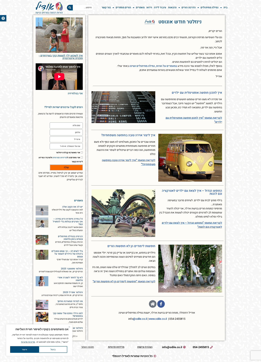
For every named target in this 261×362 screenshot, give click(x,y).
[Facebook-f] (161, 304)
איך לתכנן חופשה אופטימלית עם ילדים (197, 93)
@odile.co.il (140, 319)
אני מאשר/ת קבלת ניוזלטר (68, 152)
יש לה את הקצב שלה (72, 206)
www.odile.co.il (158, 319)
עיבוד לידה (160, 7)
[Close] (69, 327)
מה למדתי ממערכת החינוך (70, 301)
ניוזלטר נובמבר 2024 (73, 328)
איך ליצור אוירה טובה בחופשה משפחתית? (128, 135)
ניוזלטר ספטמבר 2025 (72, 268)
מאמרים (140, 7)
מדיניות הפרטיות (60, 157)
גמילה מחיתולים (209, 7)
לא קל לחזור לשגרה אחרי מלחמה (70, 279)
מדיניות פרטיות (28, 342)
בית (225, 7)
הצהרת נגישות (144, 347)
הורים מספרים (123, 7)
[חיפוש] (70, 7)
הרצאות (172, 7)
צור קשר (106, 7)
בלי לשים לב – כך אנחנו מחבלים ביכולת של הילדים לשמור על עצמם (67, 253)
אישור (24, 349)
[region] (39, 340)
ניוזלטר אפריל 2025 (73, 292)
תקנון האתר (87, 347)
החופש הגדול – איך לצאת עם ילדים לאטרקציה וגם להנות (192, 192)
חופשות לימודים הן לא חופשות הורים (131, 246)
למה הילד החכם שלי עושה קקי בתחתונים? (68, 315)
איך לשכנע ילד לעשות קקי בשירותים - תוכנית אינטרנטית (61, 57)
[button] (3, 18)
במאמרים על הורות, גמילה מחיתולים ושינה (153, 66)
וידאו (149, 7)
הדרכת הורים (189, 7)
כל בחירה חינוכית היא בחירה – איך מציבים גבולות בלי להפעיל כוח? (68, 221)
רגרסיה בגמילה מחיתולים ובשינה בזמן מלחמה (70, 238)
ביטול (53, 349)
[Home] (152, 304)
